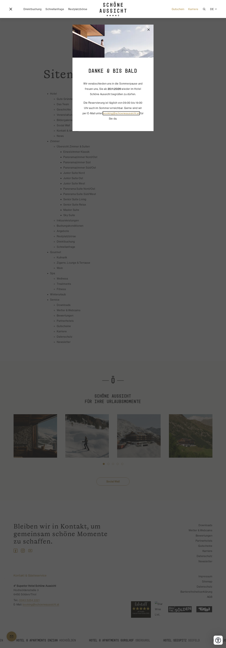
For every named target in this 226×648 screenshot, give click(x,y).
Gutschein (178, 9)
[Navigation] (11, 9)
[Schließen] (148, 29)
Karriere (193, 9)
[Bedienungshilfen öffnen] (218, 640)
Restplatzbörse (77, 9)
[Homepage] (113, 9)
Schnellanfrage (54, 9)
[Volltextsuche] (204, 9)
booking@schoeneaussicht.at (121, 113)
